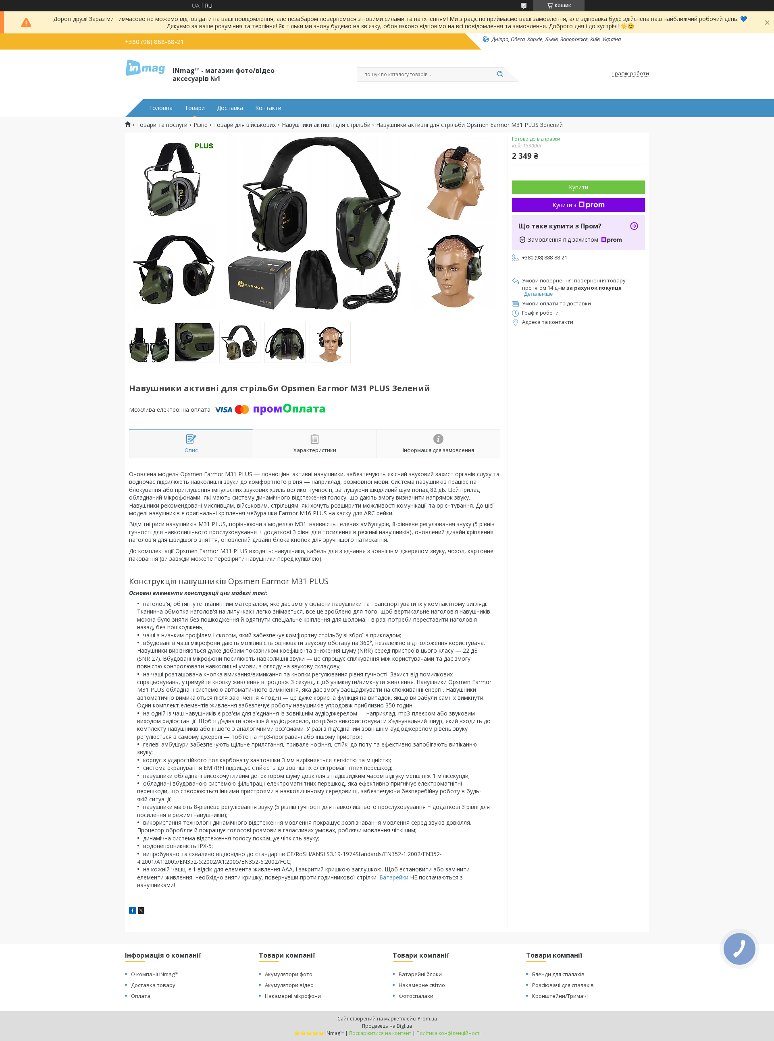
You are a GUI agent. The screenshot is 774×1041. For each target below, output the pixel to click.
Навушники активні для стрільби (326, 125)
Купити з (564, 205)
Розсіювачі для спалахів (563, 985)
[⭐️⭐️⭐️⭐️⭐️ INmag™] (145, 74)
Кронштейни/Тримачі (560, 996)
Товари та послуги (161, 125)
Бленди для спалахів (558, 974)
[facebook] (132, 911)
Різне (201, 125)
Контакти (268, 108)
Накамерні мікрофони (293, 996)
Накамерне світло (422, 985)
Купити (578, 187)
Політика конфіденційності (448, 1033)
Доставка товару (153, 985)
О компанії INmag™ (155, 974)
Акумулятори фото (288, 974)
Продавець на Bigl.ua (387, 1025)
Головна (161, 108)
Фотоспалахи (416, 996)
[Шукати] (500, 74)
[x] (141, 911)
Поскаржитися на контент (380, 1033)
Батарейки (393, 877)
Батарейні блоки (420, 974)
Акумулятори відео (289, 985)
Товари (195, 108)
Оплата (140, 996)
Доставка (230, 108)
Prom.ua (427, 1018)
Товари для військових (244, 125)
